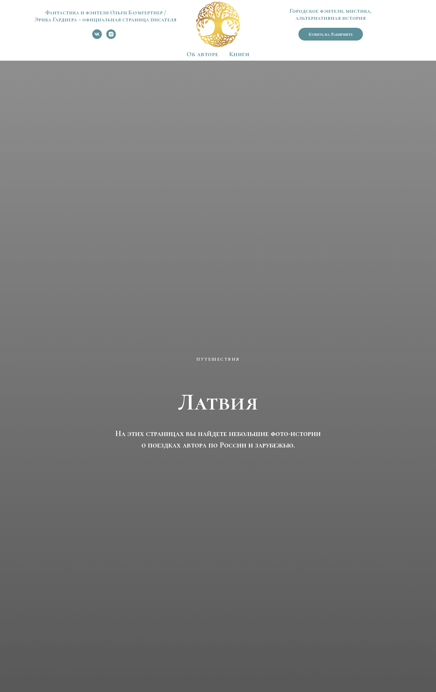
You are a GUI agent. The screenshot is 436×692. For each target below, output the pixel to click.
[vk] (97, 37)
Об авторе (202, 54)
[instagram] (111, 37)
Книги (239, 54)
